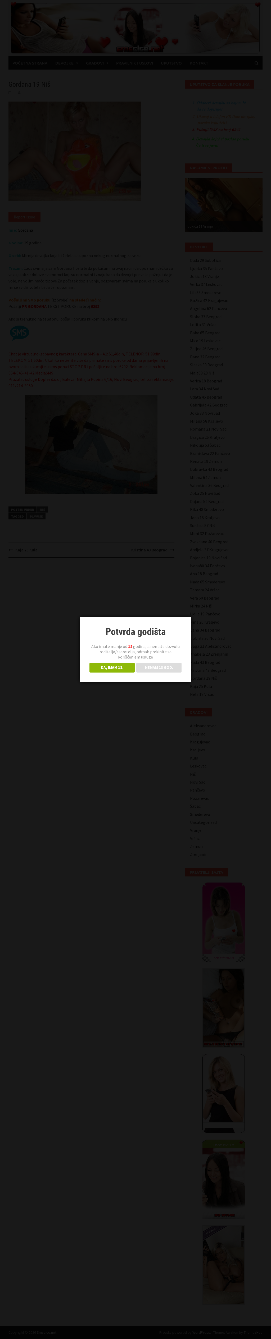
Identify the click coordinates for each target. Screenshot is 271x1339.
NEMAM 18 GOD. (159, 667)
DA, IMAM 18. (112, 667)
